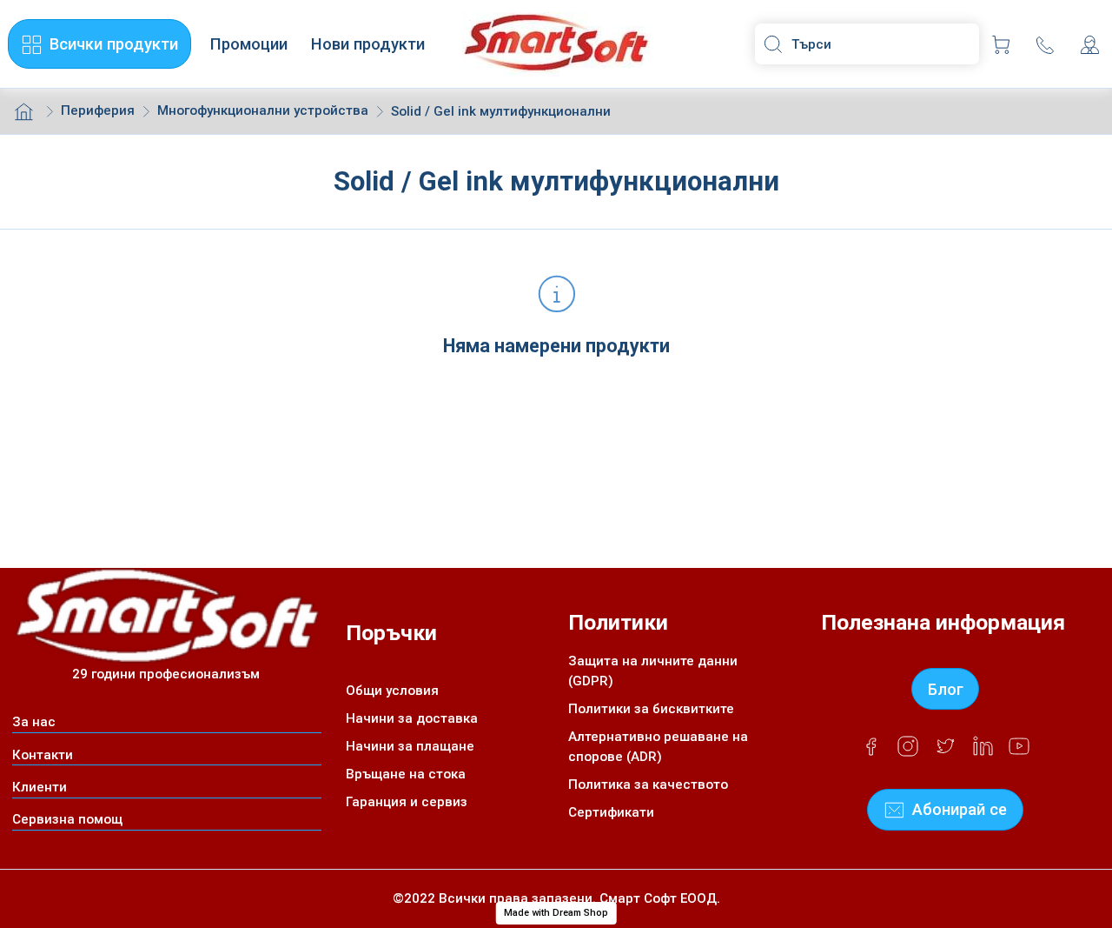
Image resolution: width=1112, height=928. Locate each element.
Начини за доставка (412, 718)
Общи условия (392, 690)
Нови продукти (368, 44)
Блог (945, 689)
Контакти (42, 755)
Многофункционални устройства (262, 110)
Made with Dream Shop (556, 912)
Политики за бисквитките (651, 709)
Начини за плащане (410, 746)
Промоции (249, 44)
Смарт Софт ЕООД (658, 898)
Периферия (98, 110)
